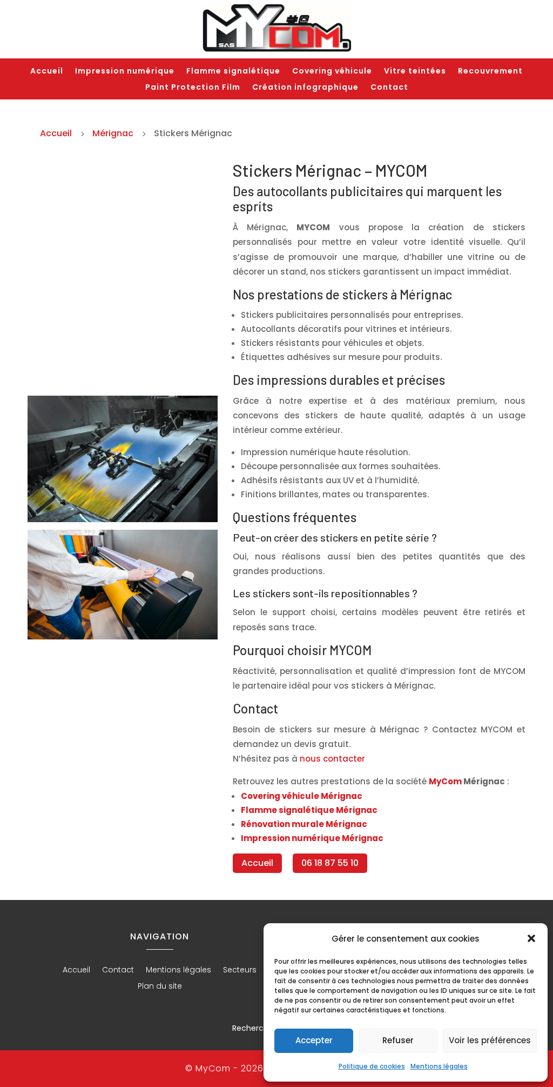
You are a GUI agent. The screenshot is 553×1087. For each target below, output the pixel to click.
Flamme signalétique (233, 71)
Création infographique (305, 87)
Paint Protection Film (192, 87)
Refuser (398, 1040)
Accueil (46, 71)
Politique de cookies (372, 1066)
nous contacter (332, 758)
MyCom (445, 781)
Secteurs (240, 970)
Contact (389, 87)
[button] (531, 938)
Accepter (314, 1040)
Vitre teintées (415, 71)
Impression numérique (124, 71)
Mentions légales (439, 1066)
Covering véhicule (332, 71)
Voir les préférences (490, 1040)
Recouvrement (490, 71)
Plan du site (160, 986)
